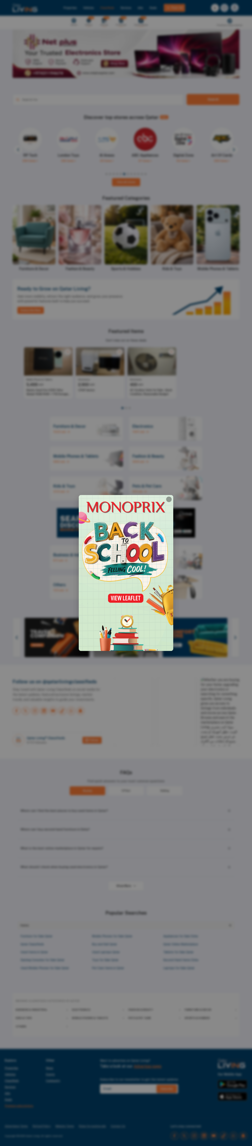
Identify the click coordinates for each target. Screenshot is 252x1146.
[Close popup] (169, 499)
